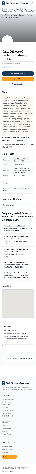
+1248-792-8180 (12, 330)
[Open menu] (32, 3)
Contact (4, 431)
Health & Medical (7, 416)
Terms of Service (7, 437)
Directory (11, 9)
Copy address (12, 341)
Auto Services (6, 413)
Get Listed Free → (9, 457)
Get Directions (19, 84)
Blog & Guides (6, 428)
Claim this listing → (25, 358)
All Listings (5, 407)
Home (4, 9)
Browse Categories (8, 399)
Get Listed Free (7, 446)
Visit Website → (19, 73)
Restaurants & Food (8, 410)
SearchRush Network (8, 468)
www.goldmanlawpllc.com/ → (16, 333)
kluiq (11, 471)
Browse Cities (6, 405)
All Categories (6, 402)
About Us (5, 425)
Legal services (7, 67)
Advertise (5, 452)
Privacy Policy (6, 434)
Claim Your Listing (7, 449)
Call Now (19, 79)
